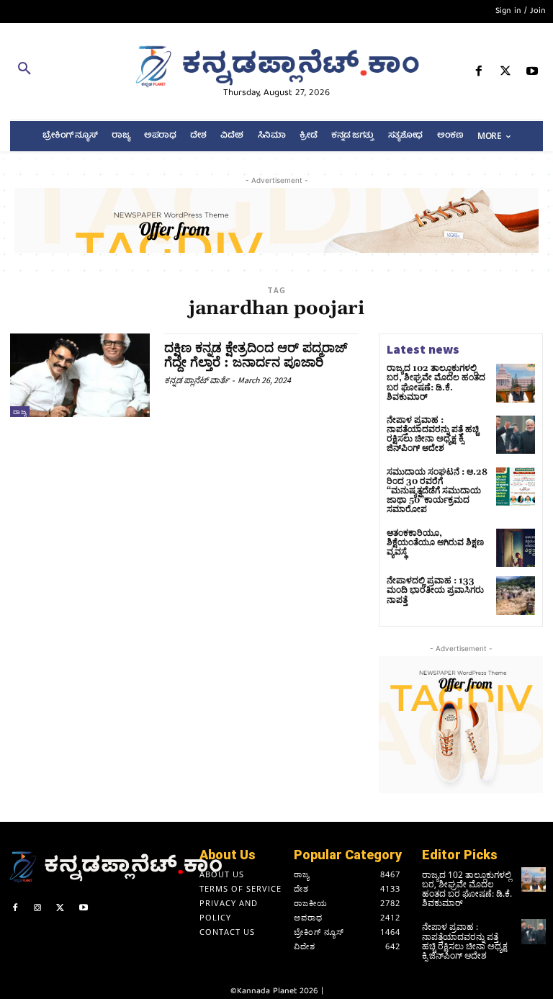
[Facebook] (478, 74)
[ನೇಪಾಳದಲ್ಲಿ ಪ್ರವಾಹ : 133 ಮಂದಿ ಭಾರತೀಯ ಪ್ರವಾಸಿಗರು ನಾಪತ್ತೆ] (515, 595)
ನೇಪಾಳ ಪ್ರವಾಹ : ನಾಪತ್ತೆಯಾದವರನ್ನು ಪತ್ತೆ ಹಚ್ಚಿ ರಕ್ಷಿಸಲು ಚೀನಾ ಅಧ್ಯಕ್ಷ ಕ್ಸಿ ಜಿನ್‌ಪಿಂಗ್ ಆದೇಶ (433, 434)
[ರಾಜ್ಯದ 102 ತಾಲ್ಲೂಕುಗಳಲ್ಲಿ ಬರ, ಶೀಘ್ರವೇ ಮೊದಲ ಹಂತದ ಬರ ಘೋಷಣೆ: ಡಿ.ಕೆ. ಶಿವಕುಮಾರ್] (515, 383)
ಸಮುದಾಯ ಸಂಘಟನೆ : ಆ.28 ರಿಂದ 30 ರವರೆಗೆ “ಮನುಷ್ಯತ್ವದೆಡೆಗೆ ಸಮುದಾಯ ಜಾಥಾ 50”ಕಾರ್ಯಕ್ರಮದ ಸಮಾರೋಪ (437, 491)
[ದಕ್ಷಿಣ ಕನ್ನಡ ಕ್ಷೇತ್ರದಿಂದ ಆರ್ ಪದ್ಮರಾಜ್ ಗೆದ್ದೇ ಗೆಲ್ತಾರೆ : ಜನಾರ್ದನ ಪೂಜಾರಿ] (80, 375)
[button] (92, 71)
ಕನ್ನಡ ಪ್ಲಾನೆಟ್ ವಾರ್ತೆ (196, 380)
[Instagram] (38, 910)
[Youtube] (532, 74)
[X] (506, 74)
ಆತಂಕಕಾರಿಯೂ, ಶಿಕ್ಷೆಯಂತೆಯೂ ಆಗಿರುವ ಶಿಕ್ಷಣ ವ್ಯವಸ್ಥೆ (435, 542)
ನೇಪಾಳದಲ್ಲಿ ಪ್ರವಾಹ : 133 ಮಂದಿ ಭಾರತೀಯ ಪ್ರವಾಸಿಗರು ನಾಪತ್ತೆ (435, 590)
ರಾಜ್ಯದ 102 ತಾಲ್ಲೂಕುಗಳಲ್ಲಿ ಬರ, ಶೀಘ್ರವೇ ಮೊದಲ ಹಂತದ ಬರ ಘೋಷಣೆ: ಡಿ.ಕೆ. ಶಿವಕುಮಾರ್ (436, 383)
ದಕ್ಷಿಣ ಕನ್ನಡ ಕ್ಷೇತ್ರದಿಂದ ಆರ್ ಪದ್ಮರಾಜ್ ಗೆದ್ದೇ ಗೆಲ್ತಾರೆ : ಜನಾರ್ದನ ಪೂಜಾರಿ (256, 355)
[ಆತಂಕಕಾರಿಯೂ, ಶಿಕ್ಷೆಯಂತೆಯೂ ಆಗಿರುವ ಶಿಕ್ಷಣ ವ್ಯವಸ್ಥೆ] (515, 548)
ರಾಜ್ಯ (20, 411)
